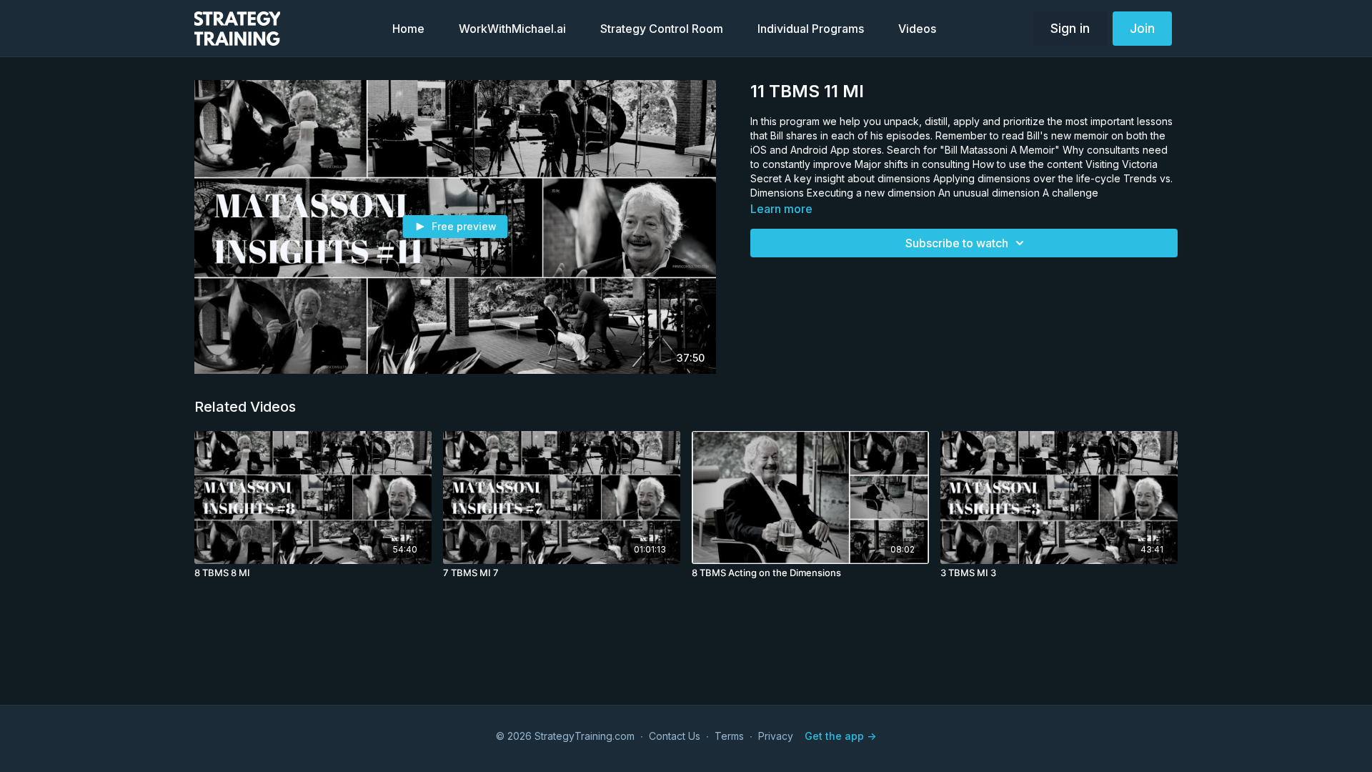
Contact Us (674, 736)
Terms (729, 736)
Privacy (775, 736)
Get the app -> (840, 736)
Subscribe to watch (956, 243)
